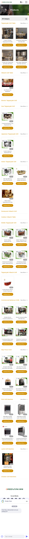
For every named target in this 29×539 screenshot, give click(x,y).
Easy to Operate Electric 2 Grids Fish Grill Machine (7, 439)
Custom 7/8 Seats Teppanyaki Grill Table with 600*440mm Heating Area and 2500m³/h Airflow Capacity (7, 41)
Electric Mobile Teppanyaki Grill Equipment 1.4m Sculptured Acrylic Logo (7, 240)
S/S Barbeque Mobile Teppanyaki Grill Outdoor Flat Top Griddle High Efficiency (21, 262)
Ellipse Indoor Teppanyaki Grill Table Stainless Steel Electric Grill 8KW (8, 201)
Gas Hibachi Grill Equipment (7, 90)
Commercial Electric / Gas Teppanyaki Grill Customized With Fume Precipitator (7, 124)
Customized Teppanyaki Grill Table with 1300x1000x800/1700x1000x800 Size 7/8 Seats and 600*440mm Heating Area (21, 41)
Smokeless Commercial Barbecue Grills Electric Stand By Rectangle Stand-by (21, 340)
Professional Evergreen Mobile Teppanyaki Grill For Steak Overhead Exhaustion (7, 262)
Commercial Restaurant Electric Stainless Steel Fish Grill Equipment (21, 439)
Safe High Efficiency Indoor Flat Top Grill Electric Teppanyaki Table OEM (7, 179)
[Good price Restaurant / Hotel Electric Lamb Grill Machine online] (7, 459)
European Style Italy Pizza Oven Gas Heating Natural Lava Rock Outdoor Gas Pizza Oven (7, 367)
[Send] (26, 536)
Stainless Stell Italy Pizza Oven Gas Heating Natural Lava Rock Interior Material (7, 389)
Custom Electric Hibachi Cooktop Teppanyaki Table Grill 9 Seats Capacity (7, 290)
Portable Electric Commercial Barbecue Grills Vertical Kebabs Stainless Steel (7, 318)
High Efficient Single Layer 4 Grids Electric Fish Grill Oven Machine (21, 417)
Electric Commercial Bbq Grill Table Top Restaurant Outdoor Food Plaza (21, 318)
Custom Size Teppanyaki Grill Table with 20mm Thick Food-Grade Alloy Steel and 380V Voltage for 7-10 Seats (7, 63)
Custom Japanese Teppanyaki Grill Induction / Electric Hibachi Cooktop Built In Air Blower (7, 152)
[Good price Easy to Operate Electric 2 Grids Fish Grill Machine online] (7, 431)
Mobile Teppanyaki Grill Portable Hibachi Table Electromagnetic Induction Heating (21, 240)
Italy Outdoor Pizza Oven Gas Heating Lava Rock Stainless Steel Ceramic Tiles (21, 389)
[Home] (14, 491)
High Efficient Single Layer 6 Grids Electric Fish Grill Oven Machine (7, 417)
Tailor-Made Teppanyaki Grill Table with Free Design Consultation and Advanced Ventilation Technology (21, 63)
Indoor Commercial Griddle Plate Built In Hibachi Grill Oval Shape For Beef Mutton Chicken (21, 179)
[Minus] (27, 501)
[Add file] (2, 536)
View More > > (24, 23)
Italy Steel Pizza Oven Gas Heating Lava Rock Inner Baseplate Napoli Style (21, 367)
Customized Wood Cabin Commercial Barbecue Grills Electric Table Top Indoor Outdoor (7, 340)
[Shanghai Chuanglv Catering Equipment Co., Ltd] (6, 2)
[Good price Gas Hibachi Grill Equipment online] (7, 83)
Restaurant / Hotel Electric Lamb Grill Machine (8, 467)
